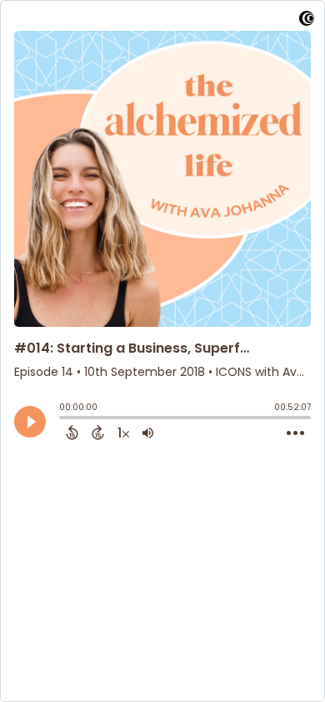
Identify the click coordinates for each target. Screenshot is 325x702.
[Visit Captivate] (306, 21)
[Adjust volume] (148, 432)
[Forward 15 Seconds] (98, 432)
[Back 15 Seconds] (72, 432)
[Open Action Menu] (295, 433)
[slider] (63, 419)
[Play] (30, 422)
